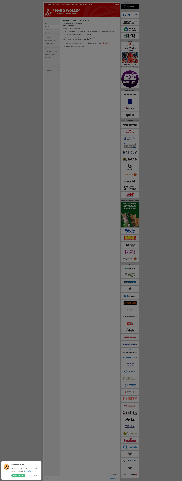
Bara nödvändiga (32, 475)
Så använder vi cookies (30, 471)
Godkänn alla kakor (18, 475)
